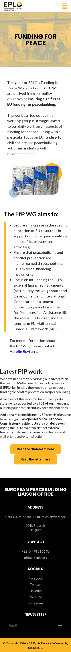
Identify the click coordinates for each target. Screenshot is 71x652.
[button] (64, 6)
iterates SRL (35, 647)
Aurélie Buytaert (23, 351)
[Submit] (54, 625)
